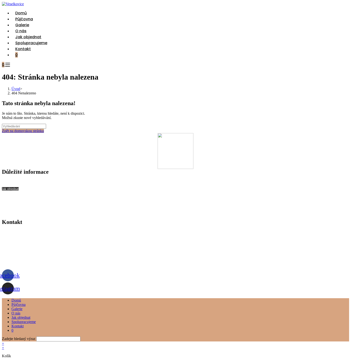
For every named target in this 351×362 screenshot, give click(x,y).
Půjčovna (18, 305)
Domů (16, 300)
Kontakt (17, 326)
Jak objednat (20, 317)
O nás (15, 313)
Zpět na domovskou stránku (23, 131)
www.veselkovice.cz (17, 263)
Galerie (16, 309)
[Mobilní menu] (7, 64)
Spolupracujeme (23, 322)
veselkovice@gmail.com (20, 247)
